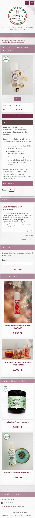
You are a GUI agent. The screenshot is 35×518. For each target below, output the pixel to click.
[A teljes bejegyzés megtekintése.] (17, 302)
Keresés (27, 3)
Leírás (5, 123)
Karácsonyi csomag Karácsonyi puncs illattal (17, 363)
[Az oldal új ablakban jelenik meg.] (17, 75)
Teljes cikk (29, 231)
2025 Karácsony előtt (12, 207)
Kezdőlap (5, 40)
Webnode (5, 515)
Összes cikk (29, 235)
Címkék (4, 190)
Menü (32, 3)
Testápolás (13, 40)
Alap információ (8, 183)
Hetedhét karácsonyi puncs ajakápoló (17, 326)
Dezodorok (21, 40)
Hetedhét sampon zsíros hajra (17, 472)
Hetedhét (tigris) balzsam (17, 422)
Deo (11, 190)
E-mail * (5, 260)
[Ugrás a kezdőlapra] (17, 13)
